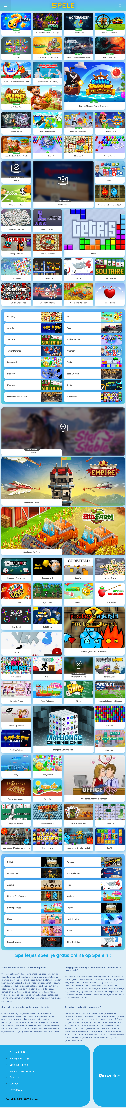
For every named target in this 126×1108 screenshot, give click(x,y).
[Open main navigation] (5, 5)
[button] (120, 5)
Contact (14, 1083)
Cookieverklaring (19, 1064)
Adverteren (16, 1089)
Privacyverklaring (19, 1058)
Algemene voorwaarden (23, 1071)
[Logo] (63, 5)
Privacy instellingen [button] (20, 1052)
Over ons (14, 1077)
